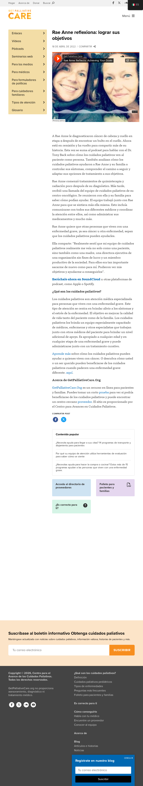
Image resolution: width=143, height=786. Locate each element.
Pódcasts (18, 49)
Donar (36, 3)
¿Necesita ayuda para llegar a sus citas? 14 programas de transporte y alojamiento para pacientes (93, 444)
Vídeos (16, 41)
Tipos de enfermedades (88, 686)
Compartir (86, 46)
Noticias (79, 750)
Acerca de (23, 3)
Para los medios (22, 64)
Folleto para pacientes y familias (93, 695)
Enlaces (17, 33)
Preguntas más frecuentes (90, 690)
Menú (127, 16)
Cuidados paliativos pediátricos (93, 682)
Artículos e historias (86, 746)
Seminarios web (22, 56)
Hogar (11, 3)
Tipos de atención (23, 102)
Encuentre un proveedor (89, 720)
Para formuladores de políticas (24, 81)
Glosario (17, 110)
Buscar (47, 3)
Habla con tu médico (86, 716)
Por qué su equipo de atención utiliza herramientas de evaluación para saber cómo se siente (91, 455)
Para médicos (21, 72)
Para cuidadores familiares (22, 92)
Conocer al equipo (85, 725)
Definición (80, 677)
